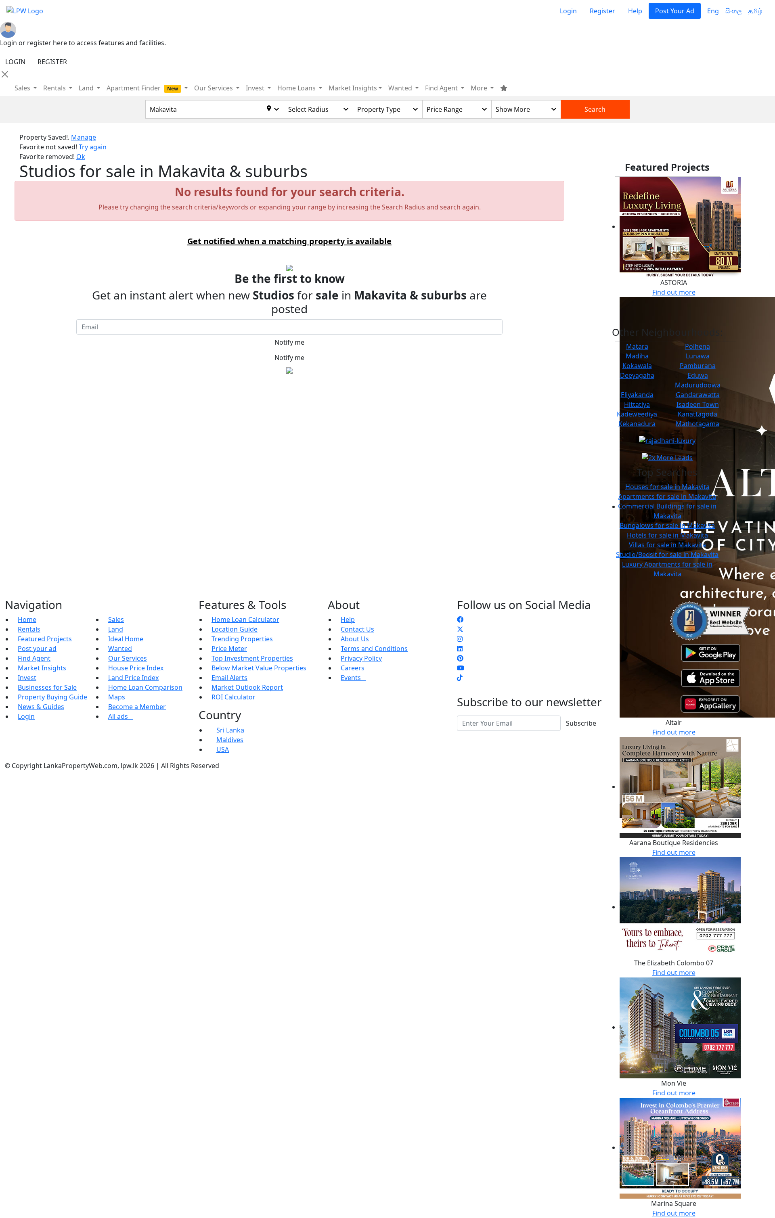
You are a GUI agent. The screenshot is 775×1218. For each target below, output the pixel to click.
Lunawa (698, 356)
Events (353, 677)
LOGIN (15, 61)
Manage (83, 137)
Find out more (673, 292)
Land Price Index (133, 677)
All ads (120, 716)
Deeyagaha (637, 375)
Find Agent (34, 658)
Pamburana (698, 365)
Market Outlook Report (247, 687)
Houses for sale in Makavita (667, 486)
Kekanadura (637, 423)
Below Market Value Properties (259, 667)
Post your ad (37, 648)
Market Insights (42, 667)
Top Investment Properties (252, 658)
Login (568, 10)
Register (602, 10)
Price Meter (229, 648)
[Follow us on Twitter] (460, 629)
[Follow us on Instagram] (460, 638)
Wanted (120, 648)
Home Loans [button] (297, 88)
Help (635, 10)
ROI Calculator (234, 697)
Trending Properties (242, 638)
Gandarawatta (698, 394)
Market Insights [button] (353, 88)
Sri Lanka (230, 730)
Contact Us (357, 629)
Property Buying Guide (52, 697)
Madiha (637, 356)
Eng (713, 10)
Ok (80, 156)
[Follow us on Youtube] (460, 667)
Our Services (127, 658)
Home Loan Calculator (245, 619)
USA (222, 749)
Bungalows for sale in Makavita (667, 525)
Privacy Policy (361, 658)
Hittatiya (637, 404)
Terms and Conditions (374, 648)
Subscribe (581, 723)
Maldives (229, 739)
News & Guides (41, 706)
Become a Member (137, 706)
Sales (23, 88)
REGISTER (52, 61)
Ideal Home (125, 638)
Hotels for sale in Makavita (667, 535)
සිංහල (733, 10)
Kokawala (637, 365)
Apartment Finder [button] (142, 88)
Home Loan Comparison (145, 687)
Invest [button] (256, 88)
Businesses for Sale (47, 687)
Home (27, 619)
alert (26, 388)
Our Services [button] (214, 88)
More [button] (480, 88)
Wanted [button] (401, 88)
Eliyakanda (637, 394)
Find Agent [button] (442, 88)
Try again (93, 146)
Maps (116, 697)
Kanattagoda (697, 414)
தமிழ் (755, 10)
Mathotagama (697, 423)
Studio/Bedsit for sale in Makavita (667, 554)
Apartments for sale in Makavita (667, 496)
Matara (637, 346)
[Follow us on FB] (460, 619)
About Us (355, 638)
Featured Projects (45, 638)
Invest (27, 677)
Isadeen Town (698, 404)
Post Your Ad (674, 10)
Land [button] (87, 88)
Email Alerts (229, 677)
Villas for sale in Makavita (667, 544)
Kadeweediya (637, 414)
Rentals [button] (55, 88)
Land (115, 629)
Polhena (697, 346)
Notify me (289, 342)
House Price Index (135, 667)
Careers (355, 667)
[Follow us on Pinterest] (460, 658)
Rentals (29, 629)
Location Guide (235, 629)
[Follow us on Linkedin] (460, 648)
